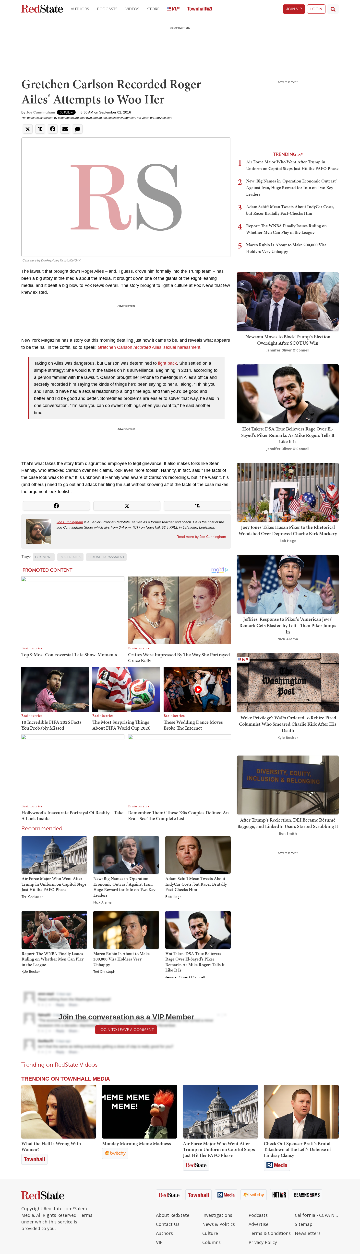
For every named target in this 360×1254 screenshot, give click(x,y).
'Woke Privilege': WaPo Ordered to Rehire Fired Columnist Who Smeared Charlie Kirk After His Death (287, 724)
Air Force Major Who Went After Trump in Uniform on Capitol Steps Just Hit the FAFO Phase (54, 883)
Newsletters (308, 1233)
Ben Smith (288, 833)
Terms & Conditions (270, 1233)
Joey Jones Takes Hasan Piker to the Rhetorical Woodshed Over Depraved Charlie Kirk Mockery (288, 530)
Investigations (217, 1215)
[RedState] (42, 9)
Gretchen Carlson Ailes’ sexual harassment (149, 347)
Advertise (258, 1224)
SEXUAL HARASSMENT (106, 557)
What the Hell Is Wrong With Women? (51, 1146)
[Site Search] (333, 9)
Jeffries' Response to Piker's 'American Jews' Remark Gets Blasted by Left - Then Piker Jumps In (287, 625)
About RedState (172, 1215)
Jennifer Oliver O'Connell (185, 977)
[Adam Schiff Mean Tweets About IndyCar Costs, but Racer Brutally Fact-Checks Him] (198, 854)
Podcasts (107, 9)
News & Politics (218, 1224)
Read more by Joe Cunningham (201, 537)
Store (153, 9)
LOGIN (316, 9)
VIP (159, 1242)
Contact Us (168, 1224)
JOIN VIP (294, 9)
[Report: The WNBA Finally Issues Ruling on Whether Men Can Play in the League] (54, 929)
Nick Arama (102, 902)
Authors (80, 9)
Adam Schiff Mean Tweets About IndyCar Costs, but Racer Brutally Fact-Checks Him (196, 883)
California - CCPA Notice (317, 1215)
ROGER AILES (70, 557)
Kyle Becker (31, 972)
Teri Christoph (32, 897)
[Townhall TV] (199, 9)
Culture (210, 1233)
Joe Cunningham (40, 112)
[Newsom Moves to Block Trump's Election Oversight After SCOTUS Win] (288, 301)
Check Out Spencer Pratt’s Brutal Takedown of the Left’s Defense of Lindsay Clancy (297, 1149)
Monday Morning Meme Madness (136, 1143)
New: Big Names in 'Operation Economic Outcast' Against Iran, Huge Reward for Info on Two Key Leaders (124, 886)
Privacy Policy (263, 1242)
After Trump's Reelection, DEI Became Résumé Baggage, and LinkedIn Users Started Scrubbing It (287, 823)
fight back (167, 363)
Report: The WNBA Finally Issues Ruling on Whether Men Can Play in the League (53, 959)
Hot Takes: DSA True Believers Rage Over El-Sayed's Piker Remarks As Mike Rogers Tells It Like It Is (195, 961)
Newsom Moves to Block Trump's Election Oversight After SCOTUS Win (287, 339)
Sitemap (303, 1224)
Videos (132, 9)
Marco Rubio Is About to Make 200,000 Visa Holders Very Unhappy (121, 959)
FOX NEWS (43, 557)
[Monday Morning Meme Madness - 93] (139, 1112)
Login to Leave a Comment (126, 1029)
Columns (211, 1242)
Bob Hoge (173, 897)
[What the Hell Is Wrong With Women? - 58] (58, 1112)
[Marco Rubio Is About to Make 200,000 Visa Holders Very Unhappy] (126, 929)
